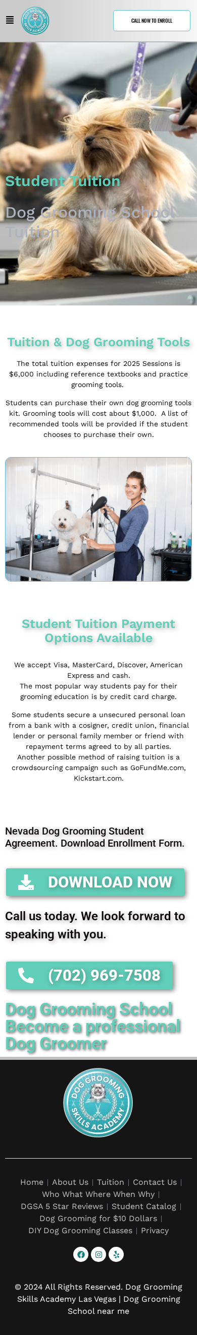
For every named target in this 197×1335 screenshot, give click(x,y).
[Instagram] (98, 1254)
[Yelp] (116, 1254)
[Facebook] (80, 1254)
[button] (10, 21)
